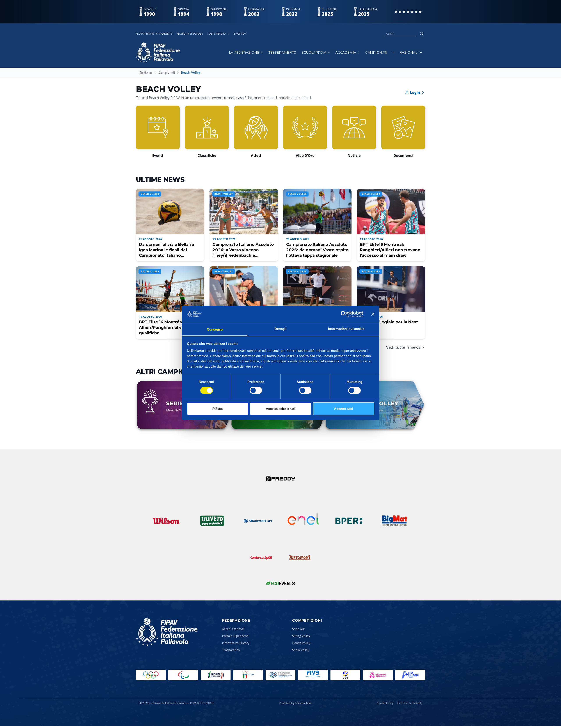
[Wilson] (166, 521)
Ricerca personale (190, 33)
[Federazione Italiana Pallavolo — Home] (158, 52)
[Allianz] (257, 521)
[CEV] (345, 675)
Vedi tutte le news (403, 347)
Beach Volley (301, 643)
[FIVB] (313, 675)
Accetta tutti (343, 409)
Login (415, 92)
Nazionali (409, 53)
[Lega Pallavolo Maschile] (410, 675)
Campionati (376, 53)
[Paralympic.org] (183, 675)
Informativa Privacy (235, 643)
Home (148, 72)
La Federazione (244, 53)
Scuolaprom (314, 53)
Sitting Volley (301, 636)
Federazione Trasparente (154, 33)
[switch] (256, 390)
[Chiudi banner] (372, 314)
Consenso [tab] (215, 329)
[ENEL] (303, 521)
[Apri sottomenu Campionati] (393, 52)
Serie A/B (298, 629)
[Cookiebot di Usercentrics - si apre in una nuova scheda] (344, 314)
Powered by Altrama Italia (295, 703)
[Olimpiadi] (151, 675)
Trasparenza (231, 650)
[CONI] (248, 675)
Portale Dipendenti (235, 636)
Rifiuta (217, 409)
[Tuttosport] (300, 557)
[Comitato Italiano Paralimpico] (280, 675)
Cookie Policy (385, 703)
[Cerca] (421, 33)
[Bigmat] (394, 521)
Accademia (346, 53)
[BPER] (349, 521)
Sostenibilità (216, 33)
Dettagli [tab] (281, 329)
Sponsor (240, 33)
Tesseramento (282, 53)
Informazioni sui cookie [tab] (346, 329)
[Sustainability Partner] (280, 583)
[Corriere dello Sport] (261, 557)
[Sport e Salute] (216, 675)
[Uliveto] (212, 521)
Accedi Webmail (233, 629)
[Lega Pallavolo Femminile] (378, 675)
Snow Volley (300, 650)
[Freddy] (280, 478)
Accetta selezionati (280, 409)
